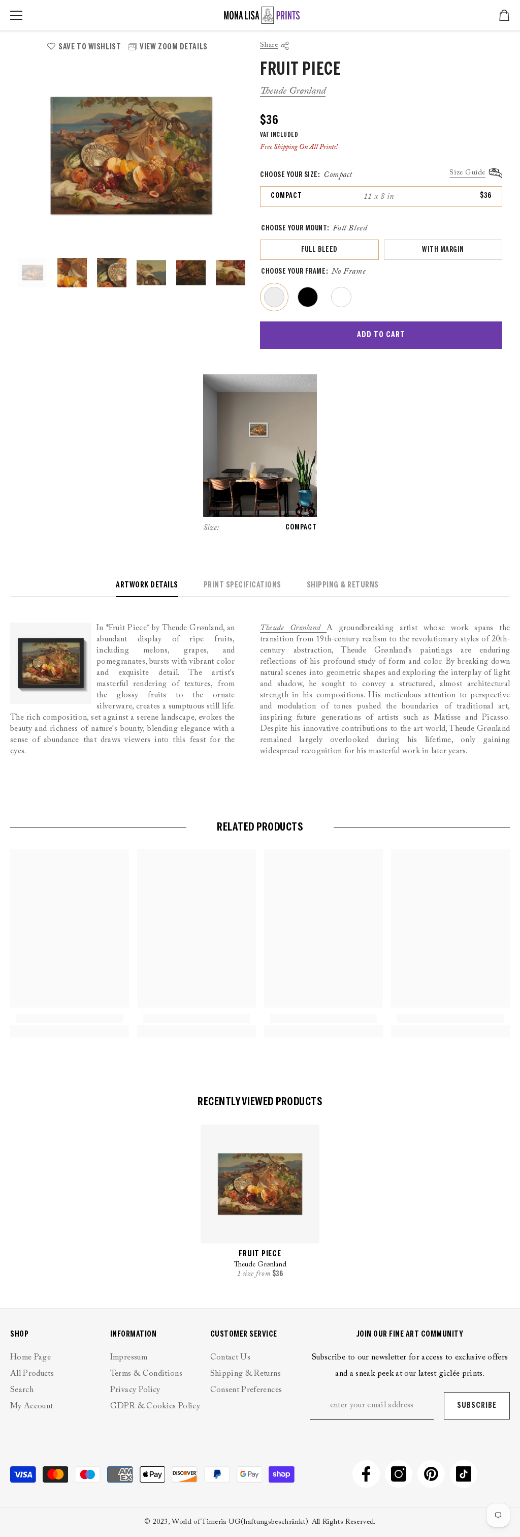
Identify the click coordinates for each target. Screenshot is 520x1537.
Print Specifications (242, 585)
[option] (131, 156)
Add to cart (381, 335)
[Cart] (504, 15)
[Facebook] (366, 1474)
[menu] (16, 15)
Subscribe (477, 1405)
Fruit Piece (260, 1254)
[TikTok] (463, 1474)
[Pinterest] (431, 1474)
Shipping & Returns (343, 585)
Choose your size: (306, 175)
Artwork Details (147, 585)
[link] (69, 1018)
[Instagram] (398, 1474)
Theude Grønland (293, 91)
